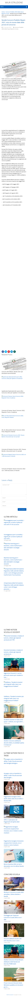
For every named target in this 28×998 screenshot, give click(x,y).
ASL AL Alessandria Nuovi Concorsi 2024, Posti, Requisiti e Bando (13, 430)
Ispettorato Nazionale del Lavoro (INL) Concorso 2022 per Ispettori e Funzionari (13, 392)
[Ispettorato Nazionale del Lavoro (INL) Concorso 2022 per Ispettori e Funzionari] (14, 383)
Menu (2, 7)
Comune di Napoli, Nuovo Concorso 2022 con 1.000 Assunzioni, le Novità (13, 469)
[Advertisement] (14, 45)
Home (3, 12)
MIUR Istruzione (14, 2)
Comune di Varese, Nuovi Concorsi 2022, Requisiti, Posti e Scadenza (13, 411)
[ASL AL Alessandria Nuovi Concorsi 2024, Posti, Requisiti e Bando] (14, 421)
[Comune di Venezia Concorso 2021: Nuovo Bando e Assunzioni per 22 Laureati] (14, 441)
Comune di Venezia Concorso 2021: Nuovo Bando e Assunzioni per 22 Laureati (14, 450)
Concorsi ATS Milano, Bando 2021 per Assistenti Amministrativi (12, 372)
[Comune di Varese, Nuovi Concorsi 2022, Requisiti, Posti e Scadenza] (14, 402)
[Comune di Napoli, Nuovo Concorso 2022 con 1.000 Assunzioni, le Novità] (14, 460)
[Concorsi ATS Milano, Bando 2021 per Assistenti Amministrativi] (14, 363)
